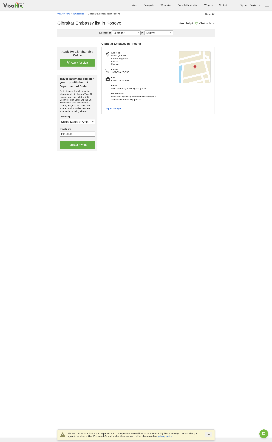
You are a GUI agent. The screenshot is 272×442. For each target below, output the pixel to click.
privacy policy (165, 436)
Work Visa (166, 5)
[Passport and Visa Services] (13, 5)
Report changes (113, 108)
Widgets (208, 5)
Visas (134, 5)
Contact (223, 5)
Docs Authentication (188, 5)
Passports (149, 5)
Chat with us (207, 23)
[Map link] (195, 67)
